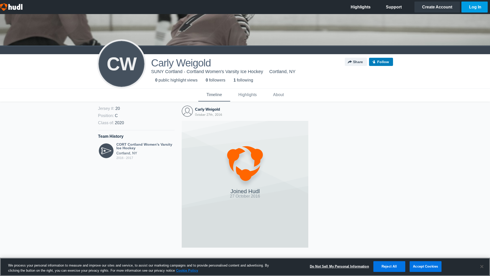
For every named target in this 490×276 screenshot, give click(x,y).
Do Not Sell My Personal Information (339, 266)
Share (358, 62)
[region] (245, 267)
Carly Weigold (207, 109)
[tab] (214, 95)
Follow (383, 62)
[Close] (481, 266)
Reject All (389, 266)
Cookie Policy (187, 270)
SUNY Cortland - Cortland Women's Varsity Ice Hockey (207, 71)
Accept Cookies (425, 266)
